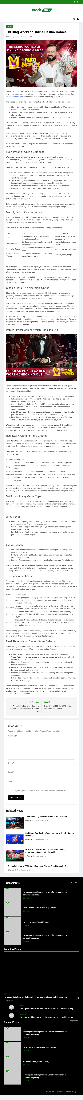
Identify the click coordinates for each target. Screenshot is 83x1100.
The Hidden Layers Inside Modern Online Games (46, 817)
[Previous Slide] (74, 2)
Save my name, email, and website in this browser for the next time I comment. (39, 791)
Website (11, 781)
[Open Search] (74, 19)
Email (11, 772)
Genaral (26, 897)
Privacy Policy (71, 1092)
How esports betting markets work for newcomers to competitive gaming (35, 997)
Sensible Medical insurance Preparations (53, 2)
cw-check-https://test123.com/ (36, 908)
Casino (9, 27)
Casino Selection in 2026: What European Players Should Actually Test (38, 866)
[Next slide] (77, 2)
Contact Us (60, 1092)
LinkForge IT (12, 37)
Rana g (29, 839)
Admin (29, 820)
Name (11, 763)
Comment (12, 736)
